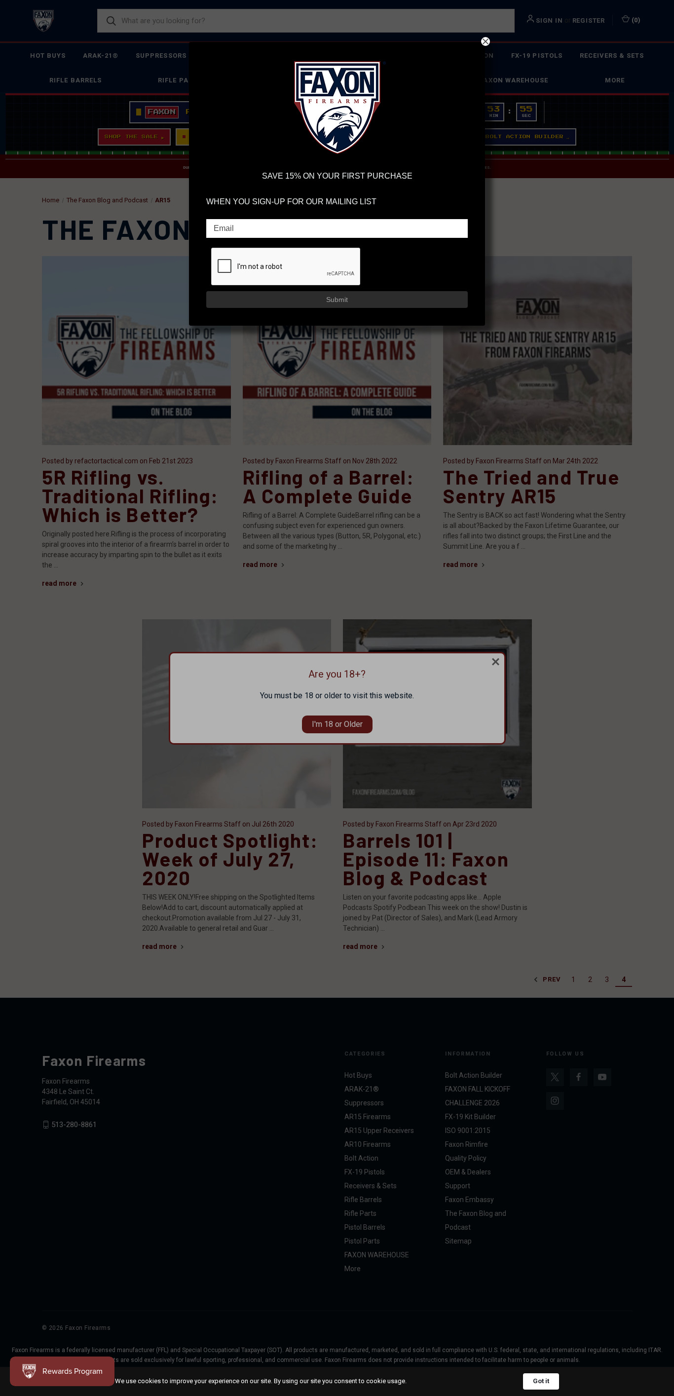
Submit (337, 299)
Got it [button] (541, 1381)
